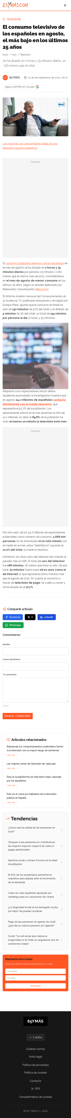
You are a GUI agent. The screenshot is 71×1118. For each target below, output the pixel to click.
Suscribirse (35, 986)
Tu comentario (9, 674)
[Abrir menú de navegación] (65, 5)
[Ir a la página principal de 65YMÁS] (15, 5)
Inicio (5, 54)
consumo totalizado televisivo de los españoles (35, 263)
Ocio (14, 54)
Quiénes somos (35, 1049)
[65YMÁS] (5, 77)
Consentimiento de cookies (35, 1097)
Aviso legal (35, 1056)
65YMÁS (14, 77)
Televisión (14, 19)
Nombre (6, 644)
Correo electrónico (11, 659)
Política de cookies (35, 1072)
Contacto (35, 1081)
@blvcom (42, 289)
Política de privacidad (35, 1065)
